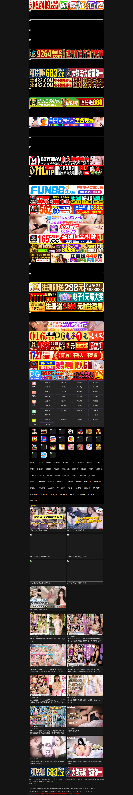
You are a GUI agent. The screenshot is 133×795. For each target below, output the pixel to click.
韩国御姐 (63, 391)
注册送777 (90, 463)
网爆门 (96, 410)
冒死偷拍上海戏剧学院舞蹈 (77, 556)
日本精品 (63, 387)
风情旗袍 (47, 405)
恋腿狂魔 (95, 401)
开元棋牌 (49, 463)
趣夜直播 (66, 475)
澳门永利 (65, 463)
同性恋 (96, 415)
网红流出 (79, 396)
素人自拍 (95, 387)
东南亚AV (96, 391)
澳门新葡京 (92, 475)
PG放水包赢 (66, 469)
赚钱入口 (72, 494)
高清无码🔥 (81, 494)
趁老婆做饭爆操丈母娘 (38, 530)
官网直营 (57, 463)
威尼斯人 (33, 463)
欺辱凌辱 (47, 396)
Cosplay (79, 387)
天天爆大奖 (42, 488)
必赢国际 (48, 469)
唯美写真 (79, 410)
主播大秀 (33, 475)
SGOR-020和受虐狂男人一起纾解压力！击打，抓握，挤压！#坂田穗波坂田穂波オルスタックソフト (84, 671)
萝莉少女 (95, 382)
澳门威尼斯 (96, 488)
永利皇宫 (51, 482)
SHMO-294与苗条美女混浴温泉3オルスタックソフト (84, 701)
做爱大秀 (79, 488)
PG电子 (73, 463)
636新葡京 (70, 482)
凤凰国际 (56, 469)
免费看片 (70, 488)
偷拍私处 (58, 475)
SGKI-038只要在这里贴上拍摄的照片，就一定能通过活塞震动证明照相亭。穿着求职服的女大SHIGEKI (48, 733)
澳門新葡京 (42, 482)
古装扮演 (47, 401)
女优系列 (63, 401)
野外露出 (95, 396)
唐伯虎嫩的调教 (73, 731)
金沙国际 (51, 488)
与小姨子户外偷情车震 (75, 530)
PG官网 (41, 463)
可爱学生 (79, 401)
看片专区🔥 (63, 494)
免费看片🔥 (60, 482)
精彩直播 (83, 469)
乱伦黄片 (49, 475)
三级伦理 (47, 387)
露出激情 (63, 410)
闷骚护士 (95, 405)
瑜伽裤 (79, 405)
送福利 (98, 463)
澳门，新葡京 (61, 488)
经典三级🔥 (33, 494)
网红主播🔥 (33, 501)
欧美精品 (79, 382)
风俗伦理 (95, 419)
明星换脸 (63, 405)
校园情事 (63, 419)
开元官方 (33, 488)
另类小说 (47, 424)
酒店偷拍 (99, 469)
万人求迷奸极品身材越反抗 (40, 583)
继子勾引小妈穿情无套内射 (40, 556)
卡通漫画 (47, 410)
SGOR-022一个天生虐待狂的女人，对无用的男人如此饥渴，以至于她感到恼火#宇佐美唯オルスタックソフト (47, 702)
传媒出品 (47, 415)
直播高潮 (75, 469)
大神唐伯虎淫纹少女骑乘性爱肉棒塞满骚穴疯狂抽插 (85, 762)
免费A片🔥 (43, 494)
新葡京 (32, 469)
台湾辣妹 (47, 391)
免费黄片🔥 (88, 482)
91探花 (63, 396)
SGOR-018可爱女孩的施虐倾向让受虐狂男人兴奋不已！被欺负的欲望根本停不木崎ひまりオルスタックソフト (85, 641)
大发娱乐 (33, 482)
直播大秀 (87, 488)
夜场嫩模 (75, 475)
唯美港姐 (79, 391)
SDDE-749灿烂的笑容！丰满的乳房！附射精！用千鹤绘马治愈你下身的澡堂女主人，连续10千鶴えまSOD (47, 671)
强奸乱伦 (63, 382)
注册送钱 (81, 463)
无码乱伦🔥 (98, 482)
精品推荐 (47, 382)
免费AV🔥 (91, 494)
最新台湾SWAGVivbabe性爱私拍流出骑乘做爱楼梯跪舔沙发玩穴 (47, 762)
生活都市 (47, 419)
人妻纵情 (79, 419)
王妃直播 (41, 475)
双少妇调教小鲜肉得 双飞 (76, 583)
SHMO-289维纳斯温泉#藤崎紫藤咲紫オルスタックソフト (47, 640)
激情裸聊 (79, 482)
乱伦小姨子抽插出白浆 (38, 609)
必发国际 (83, 475)
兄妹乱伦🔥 (53, 494)
